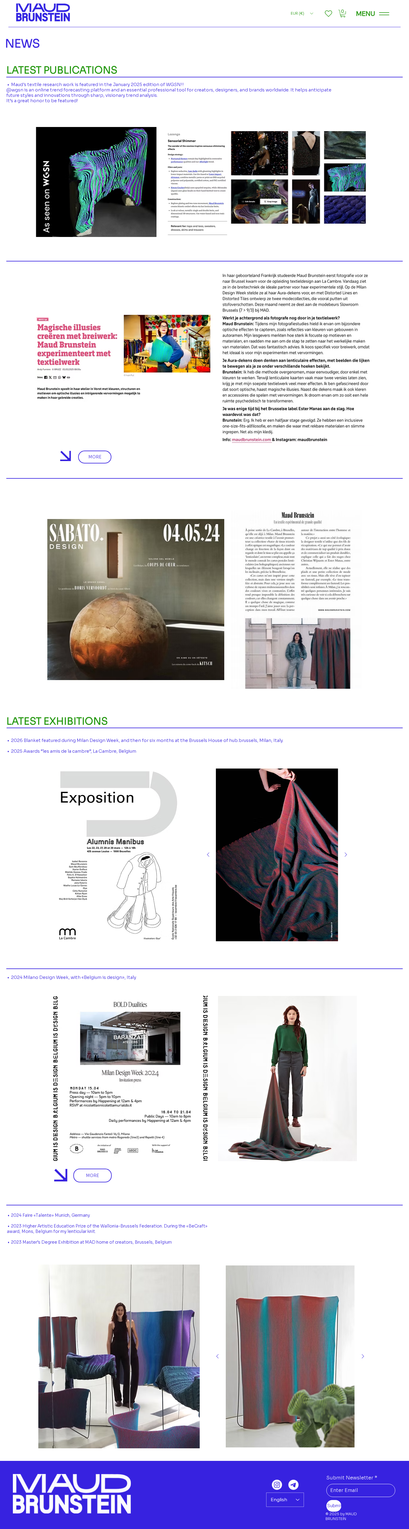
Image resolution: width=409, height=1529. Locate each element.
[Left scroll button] (208, 854)
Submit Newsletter (351, 1478)
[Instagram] (277, 1485)
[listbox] (302, 13)
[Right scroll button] (346, 854)
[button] (342, 13)
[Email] (293, 1485)
